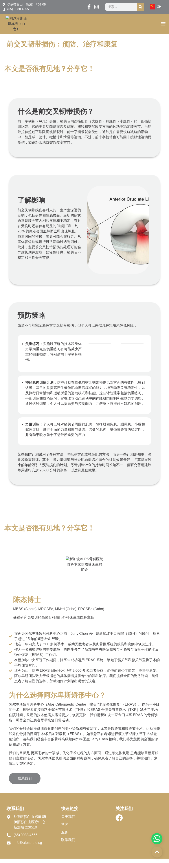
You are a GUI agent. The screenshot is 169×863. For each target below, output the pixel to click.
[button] (163, 23)
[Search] (140, 7)
